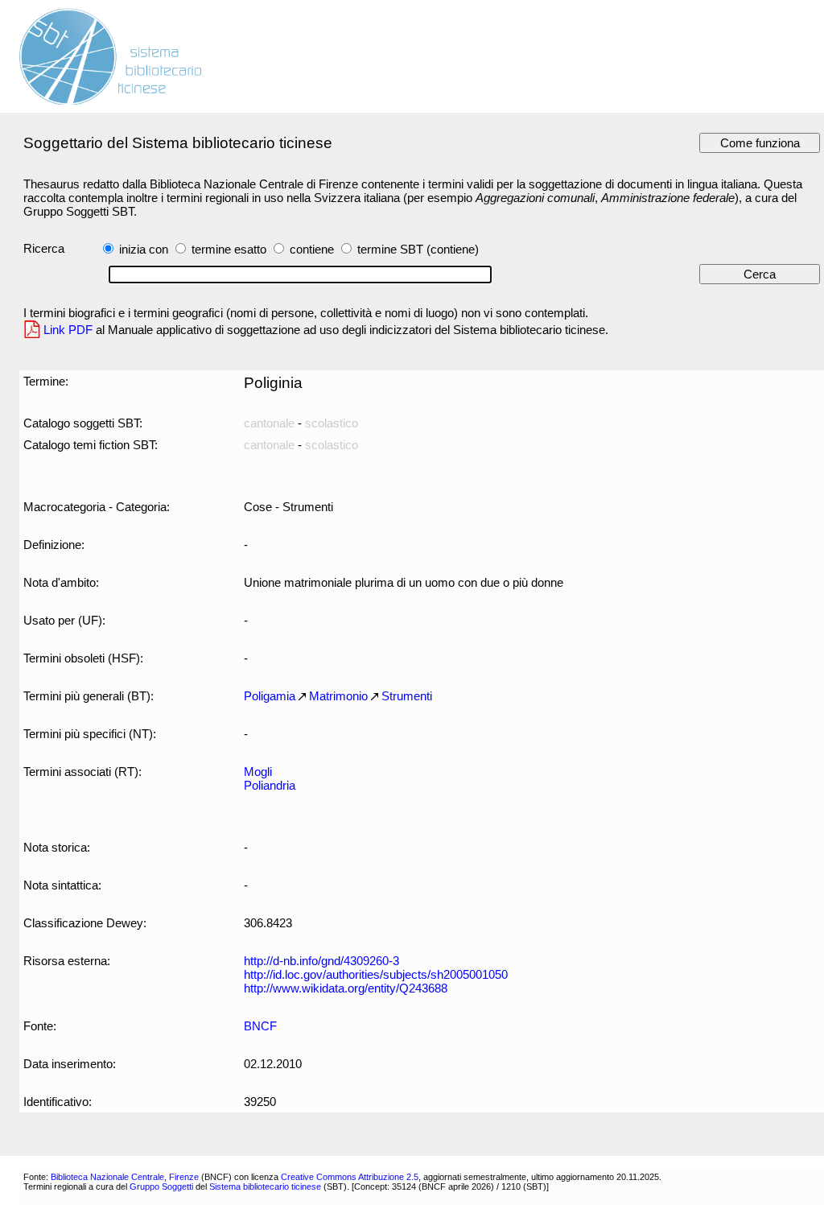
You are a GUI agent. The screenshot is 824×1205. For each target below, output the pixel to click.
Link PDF (68, 329)
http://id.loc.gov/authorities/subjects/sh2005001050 (376, 974)
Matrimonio (338, 696)
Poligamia (269, 696)
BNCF (260, 1026)
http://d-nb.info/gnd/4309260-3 (321, 961)
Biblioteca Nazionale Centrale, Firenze (125, 1177)
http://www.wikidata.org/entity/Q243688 (345, 988)
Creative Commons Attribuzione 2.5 (349, 1177)
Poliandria (269, 785)
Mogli (258, 771)
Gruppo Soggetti (161, 1186)
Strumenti (406, 696)
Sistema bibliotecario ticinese (265, 1186)
